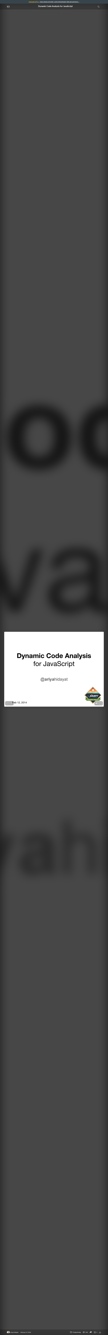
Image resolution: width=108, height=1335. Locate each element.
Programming (76, 1332)
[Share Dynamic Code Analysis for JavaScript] (91, 1332)
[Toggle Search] (98, 6)
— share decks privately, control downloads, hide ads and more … (54, 2)
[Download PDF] (100, 1332)
